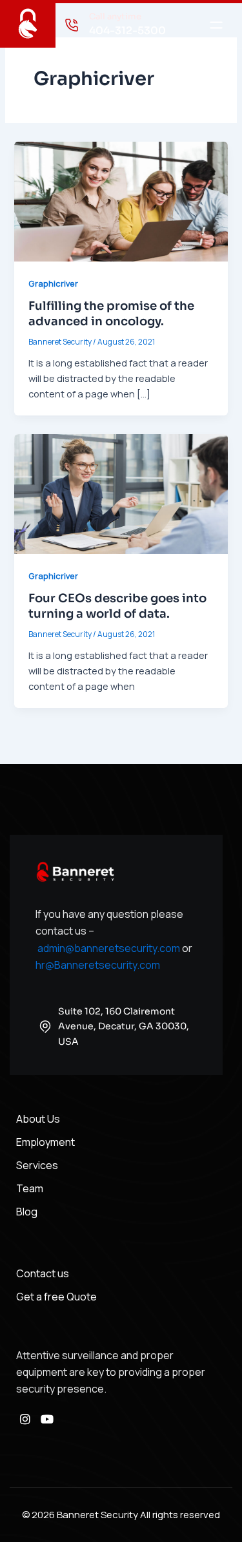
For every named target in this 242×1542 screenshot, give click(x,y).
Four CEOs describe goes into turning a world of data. (117, 606)
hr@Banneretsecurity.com (97, 965)
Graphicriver (53, 283)
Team (29, 1188)
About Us (38, 1119)
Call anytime (115, 16)
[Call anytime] (71, 25)
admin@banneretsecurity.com (108, 948)
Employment (45, 1142)
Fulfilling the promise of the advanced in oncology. (111, 313)
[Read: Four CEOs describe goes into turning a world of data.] (120, 492)
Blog (26, 1211)
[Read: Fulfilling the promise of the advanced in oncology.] (120, 200)
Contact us (42, 1273)
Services (37, 1165)
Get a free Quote (56, 1297)
